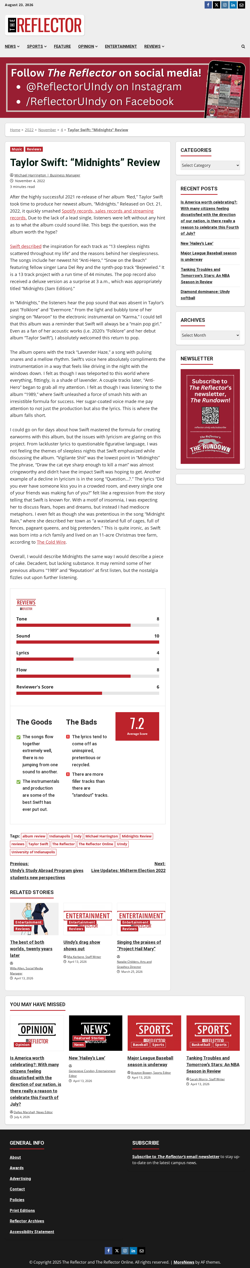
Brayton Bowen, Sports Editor (151, 1073)
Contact (17, 1189)
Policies (17, 1200)
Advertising (20, 1178)
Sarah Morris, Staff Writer (207, 1079)
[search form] (243, 46)
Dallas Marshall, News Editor (33, 1112)
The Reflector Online (96, 844)
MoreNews (184, 1262)
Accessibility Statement (32, 1231)
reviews (17, 844)
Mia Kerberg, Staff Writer (84, 957)
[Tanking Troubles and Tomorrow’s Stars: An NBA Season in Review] (213, 1033)
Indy (78, 836)
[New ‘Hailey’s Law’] (96, 1033)
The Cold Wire (51, 542)
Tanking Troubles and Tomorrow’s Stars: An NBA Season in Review (205, 275)
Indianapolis (59, 836)
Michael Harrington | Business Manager (47, 175)
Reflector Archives (27, 1221)
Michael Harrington (101, 836)
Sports (35, 46)
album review (33, 836)
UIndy (122, 844)
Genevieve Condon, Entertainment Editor (92, 1073)
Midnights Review (137, 836)
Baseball (140, 1044)
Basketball (201, 1044)
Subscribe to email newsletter (175, 1156)
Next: (128, 867)
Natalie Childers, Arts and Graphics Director (134, 964)
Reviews (152, 46)
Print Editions (22, 1210)
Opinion (86, 46)
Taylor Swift (38, 844)
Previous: (46, 870)
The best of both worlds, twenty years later (31, 949)
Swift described (26, 246)
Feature (62, 46)
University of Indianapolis (33, 852)
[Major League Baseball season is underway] (154, 1033)
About (15, 1157)
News (10, 46)
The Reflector (63, 844)
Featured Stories (89, 1038)
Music (17, 149)
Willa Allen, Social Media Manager (26, 970)
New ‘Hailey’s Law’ (197, 243)
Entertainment (121, 46)
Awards (17, 1168)
